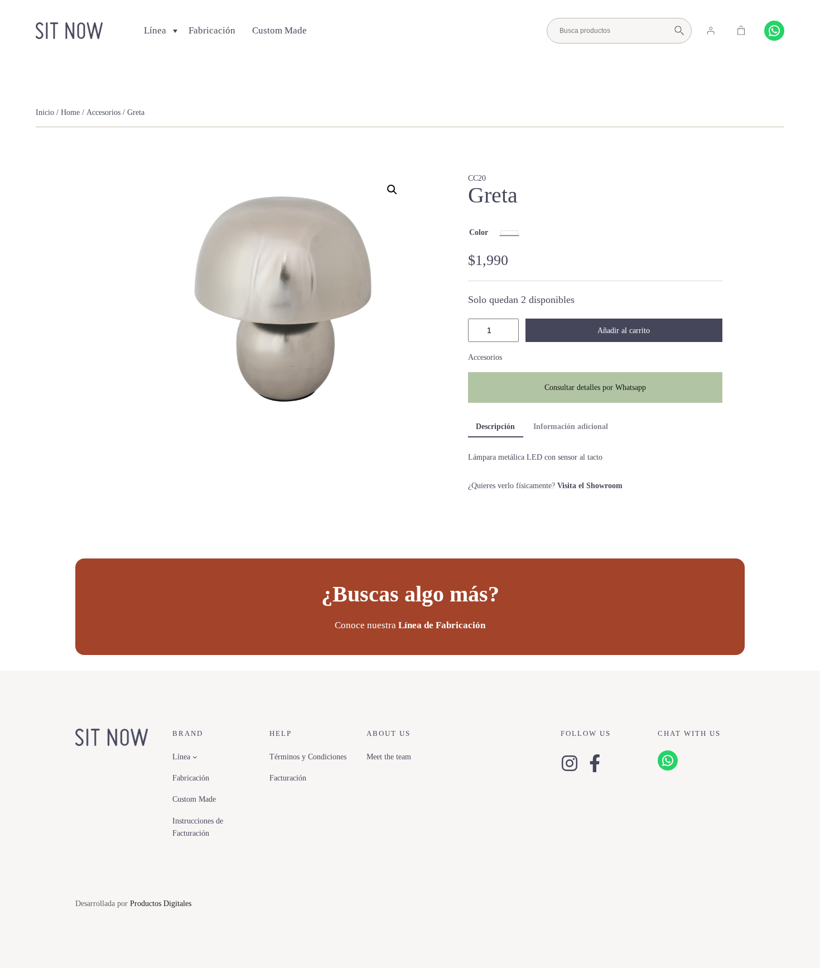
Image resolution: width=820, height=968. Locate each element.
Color (478, 232)
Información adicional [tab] (570, 426)
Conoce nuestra (410, 625)
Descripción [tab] (495, 426)
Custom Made (279, 30)
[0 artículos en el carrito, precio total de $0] (741, 30)
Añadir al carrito (623, 330)
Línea (155, 30)
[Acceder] (711, 31)
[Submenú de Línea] (194, 756)
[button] (392, 190)
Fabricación (212, 30)
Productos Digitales (160, 903)
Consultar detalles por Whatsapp (595, 387)
